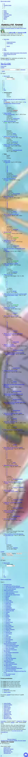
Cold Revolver (16, 118)
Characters (6, 13)
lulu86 (14, 462)
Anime (5, 12)
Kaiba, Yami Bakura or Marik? (11, 263)
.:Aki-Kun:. (15, 547)
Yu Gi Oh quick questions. (10, 178)
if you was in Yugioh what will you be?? (13, 429)
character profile (22, 32)
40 (7, 206)
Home (5, 10)
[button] (7, 76)
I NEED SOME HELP (9, 510)
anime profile (12, 32)
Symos (6, 180)
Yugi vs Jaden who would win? (11, 315)
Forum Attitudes (7, 113)
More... (5, 19)
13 (7, 188)
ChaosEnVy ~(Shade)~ (18, 487)
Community (6, 16)
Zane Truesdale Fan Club (10, 240)
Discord (7, 59)
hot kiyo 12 (15, 141)
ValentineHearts (16, 410)
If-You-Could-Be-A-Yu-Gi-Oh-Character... (14, 534)
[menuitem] (11, 42)
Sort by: (14, 553)
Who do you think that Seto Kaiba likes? (13, 333)
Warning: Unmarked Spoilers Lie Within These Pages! (13, 28)
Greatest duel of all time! (9, 307)
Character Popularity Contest (10, 370)
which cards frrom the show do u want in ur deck (15, 293)
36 (7, 167)
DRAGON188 (16, 193)
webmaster (7, 102)
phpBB (8, 694)
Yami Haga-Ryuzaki (10, 114)
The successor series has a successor (12, 481)
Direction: (4, 555)
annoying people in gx (9, 490)
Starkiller (7, 387)
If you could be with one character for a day (14, 352)
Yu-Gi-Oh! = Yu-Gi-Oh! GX (10, 421)
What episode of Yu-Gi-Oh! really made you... (14, 402)
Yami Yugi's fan (8, 414)
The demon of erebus (18, 479)
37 (7, 169)
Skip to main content (5, 1)
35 (7, 166)
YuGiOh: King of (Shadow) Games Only (13, 394)
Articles (5, 17)
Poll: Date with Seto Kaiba (10, 518)
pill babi (14, 291)
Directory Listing (8, 718)
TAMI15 (15, 381)
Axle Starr (15, 272)
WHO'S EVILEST (8, 274)
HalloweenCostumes (8, 749)
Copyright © (4, 721)
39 (7, 171)
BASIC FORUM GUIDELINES (11, 144)
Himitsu (7, 265)
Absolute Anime (7, 5)
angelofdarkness (9, 512)
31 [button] (4, 88)
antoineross (15, 229)
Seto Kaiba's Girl (9, 449)
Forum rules (3, 66)
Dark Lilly (7, 146)
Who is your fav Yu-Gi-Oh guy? (11, 214)
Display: (4, 553)
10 (7, 184)
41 (7, 207)
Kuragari (7, 466)
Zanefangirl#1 (16, 245)
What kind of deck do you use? (11, 465)
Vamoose (7, 251)
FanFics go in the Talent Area (10, 136)
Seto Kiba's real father (9, 344)
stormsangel (8, 215)
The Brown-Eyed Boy (10, 346)
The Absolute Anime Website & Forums (15, 102)
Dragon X (15, 175)
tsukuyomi (7, 162)
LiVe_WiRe (8, 395)
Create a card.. (7, 160)
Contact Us (19, 721)
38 (7, 170)
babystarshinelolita (17, 391)
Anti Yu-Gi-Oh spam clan (10, 121)
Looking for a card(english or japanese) (13, 502)
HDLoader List (7, 717)
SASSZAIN (8, 233)
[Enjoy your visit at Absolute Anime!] (12, 25)
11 (7, 185)
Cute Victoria (8, 241)
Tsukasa (14, 211)
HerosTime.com (7, 750)
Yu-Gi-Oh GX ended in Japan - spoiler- (13, 413)
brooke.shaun (16, 341)
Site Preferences (5, 743)
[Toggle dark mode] (4, 8)
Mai (6, 122)
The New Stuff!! (7, 232)
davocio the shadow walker (11, 295)
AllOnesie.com (7, 753)
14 (7, 189)
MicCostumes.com (8, 751)
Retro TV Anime (8, 14)
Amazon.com (7, 747)
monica (14, 133)
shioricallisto (8, 335)
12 (7, 186)
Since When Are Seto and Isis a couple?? (13, 447)
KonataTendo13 (16, 368)
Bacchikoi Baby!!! (17, 399)
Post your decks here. (9, 196)
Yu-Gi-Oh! (6, 63)
